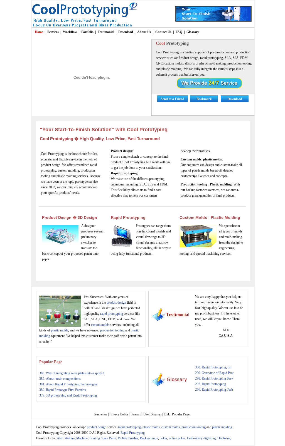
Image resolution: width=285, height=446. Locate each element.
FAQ (179, 32)
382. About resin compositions (60, 379)
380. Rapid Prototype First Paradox (62, 390)
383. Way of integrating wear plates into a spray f (71, 373)
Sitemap (156, 414)
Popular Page (50, 362)
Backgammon (149, 438)
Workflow (70, 32)
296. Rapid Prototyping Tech (214, 390)
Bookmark (204, 99)
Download (125, 32)
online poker (177, 438)
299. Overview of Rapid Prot (214, 373)
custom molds (100, 325)
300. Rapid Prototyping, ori (213, 367)
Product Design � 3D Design (69, 217)
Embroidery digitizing (201, 438)
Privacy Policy (119, 414)
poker (163, 438)
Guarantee (100, 414)
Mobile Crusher (127, 438)
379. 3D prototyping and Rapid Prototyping (68, 395)
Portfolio (87, 32)
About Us (144, 32)
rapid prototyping (111, 314)
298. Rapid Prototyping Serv (214, 378)
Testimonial (106, 32)
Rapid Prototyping (128, 217)
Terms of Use (140, 414)
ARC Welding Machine (72, 438)
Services (53, 32)
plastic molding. (222, 427)
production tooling (112, 330)
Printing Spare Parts (102, 438)
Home (39, 32)
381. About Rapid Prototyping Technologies (68, 384)
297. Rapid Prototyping (210, 384)
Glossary (193, 32)
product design (116, 302)
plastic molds (59, 330)
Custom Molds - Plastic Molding (210, 217)
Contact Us (163, 32)
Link (167, 414)
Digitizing (223, 438)
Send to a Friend (172, 99)
